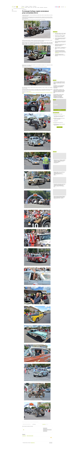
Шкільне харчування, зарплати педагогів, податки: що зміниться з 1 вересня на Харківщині (60, 42)
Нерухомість (29, 7)
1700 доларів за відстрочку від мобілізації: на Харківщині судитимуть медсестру (60, 55)
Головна (12, 8)
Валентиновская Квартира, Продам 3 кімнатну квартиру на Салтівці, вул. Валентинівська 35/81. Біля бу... (59, 197)
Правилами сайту (33, 442)
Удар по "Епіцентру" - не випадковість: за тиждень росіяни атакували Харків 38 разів (60, 48)
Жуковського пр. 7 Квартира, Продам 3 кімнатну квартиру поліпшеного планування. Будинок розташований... (59, 161)
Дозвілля (35, 6)
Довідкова (38, 7)
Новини (23, 6)
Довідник (27, 6)
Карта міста (36, 7)
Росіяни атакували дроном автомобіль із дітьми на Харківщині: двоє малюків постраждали (60, 39)
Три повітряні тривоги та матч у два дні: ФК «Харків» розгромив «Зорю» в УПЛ (60, 33)
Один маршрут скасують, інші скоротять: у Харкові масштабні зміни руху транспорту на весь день (59, 91)
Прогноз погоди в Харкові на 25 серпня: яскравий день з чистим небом (59, 82)
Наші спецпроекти (45, 7)
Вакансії (31, 7)
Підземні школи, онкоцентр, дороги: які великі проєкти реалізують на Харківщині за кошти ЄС (60, 45)
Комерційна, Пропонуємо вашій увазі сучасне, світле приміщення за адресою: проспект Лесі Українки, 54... (59, 185)
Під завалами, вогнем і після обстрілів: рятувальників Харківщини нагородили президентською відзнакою (58, 96)
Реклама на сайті (22, 7)
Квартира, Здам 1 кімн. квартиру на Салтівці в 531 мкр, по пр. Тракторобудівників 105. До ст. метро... (59, 173)
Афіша (31, 6)
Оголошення (26, 7)
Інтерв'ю (55, 104)
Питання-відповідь (41, 7)
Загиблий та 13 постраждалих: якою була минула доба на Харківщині (58, 86)
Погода (33, 7)
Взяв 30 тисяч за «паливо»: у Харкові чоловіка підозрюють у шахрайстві (60, 36)
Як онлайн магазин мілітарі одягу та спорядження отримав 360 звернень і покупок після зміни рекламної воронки (60, 51)
